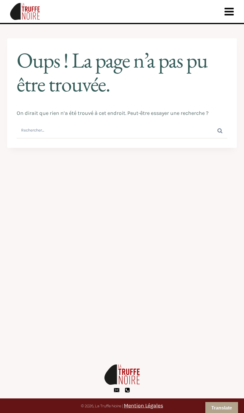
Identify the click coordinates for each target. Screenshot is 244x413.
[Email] (116, 390)
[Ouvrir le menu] (229, 11)
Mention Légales (143, 405)
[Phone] (127, 390)
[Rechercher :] (122, 129)
